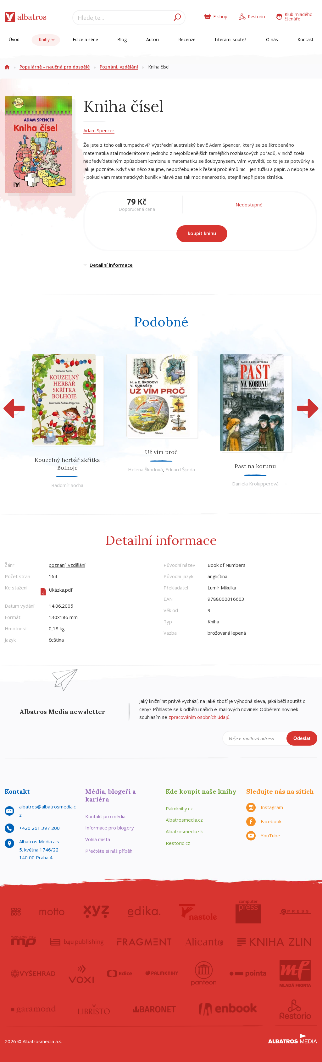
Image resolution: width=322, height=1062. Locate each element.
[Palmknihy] (161, 973)
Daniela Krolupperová (255, 483)
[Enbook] (227, 1009)
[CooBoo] (16, 912)
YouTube (270, 835)
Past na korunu (255, 466)
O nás (272, 39)
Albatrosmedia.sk (184, 831)
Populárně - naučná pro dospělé (54, 67)
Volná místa (97, 839)
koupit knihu (202, 233)
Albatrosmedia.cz (184, 820)
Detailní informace (111, 265)
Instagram (272, 807)
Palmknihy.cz (179, 808)
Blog (122, 39)
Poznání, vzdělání (119, 67)
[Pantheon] (204, 973)
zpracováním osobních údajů (199, 717)
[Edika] (144, 912)
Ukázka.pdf (60, 590)
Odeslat (301, 738)
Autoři (152, 39)
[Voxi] (81, 973)
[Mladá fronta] (295, 973)
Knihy (45, 39)
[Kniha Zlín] (274, 942)
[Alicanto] (204, 942)
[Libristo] (94, 1009)
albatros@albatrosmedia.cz (47, 810)
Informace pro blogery (109, 827)
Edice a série (85, 39)
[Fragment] (144, 942)
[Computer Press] (248, 912)
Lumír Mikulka (222, 587)
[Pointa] (248, 973)
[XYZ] (96, 912)
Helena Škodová (145, 469)
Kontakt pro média (105, 816)
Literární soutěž (231, 39)
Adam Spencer (98, 130)
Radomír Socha (67, 485)
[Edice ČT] (119, 973)
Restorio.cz (178, 843)
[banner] (26, 18)
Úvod (14, 39)
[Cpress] (295, 912)
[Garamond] (33, 1009)
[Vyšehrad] (33, 973)
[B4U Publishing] (77, 942)
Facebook (271, 821)
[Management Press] (23, 942)
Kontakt (305, 39)
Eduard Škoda (180, 469)
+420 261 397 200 (39, 828)
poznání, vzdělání (67, 565)
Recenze (187, 39)
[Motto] (52, 912)
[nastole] (198, 912)
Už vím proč (161, 452)
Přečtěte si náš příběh (108, 851)
